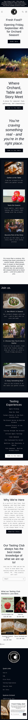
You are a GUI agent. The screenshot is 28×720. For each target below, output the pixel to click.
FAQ (4, 676)
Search (5, 672)
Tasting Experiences (9, 682)
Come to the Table (14, 108)
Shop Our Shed (7, 686)
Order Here (14, 41)
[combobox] (12, 714)
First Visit (6, 679)
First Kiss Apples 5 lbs (7, 614)
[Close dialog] (26, 701)
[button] (2, 12)
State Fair (20, 614)
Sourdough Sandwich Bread (7, 637)
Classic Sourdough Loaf (20, 636)
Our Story (6, 689)
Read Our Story (14, 531)
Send (24, 714)
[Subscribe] (23, 579)
